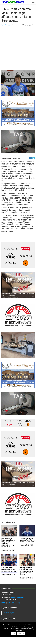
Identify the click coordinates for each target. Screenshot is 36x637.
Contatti (3, 603)
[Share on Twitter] (33, 158)
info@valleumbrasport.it (17, 598)
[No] (34, 630)
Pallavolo (7, 25)
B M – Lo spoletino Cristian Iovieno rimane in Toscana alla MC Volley (8, 569)
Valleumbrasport (9, 613)
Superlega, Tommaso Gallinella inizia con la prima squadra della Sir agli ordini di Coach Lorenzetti (26, 571)
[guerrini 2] (18, 315)
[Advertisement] (18, 48)
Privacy (9, 603)
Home (2, 25)
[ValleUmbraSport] (13, 2)
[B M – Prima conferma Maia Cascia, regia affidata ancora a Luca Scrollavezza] (18, 83)
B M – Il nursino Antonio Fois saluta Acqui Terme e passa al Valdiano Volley (27, 540)
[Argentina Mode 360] (18, 255)
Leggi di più (21, 633)
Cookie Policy (16, 603)
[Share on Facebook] (30, 158)
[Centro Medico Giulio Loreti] (18, 141)
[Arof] (18, 113)
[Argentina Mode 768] (18, 423)
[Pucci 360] (18, 345)
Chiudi (13, 633)
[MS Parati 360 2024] (18, 285)
